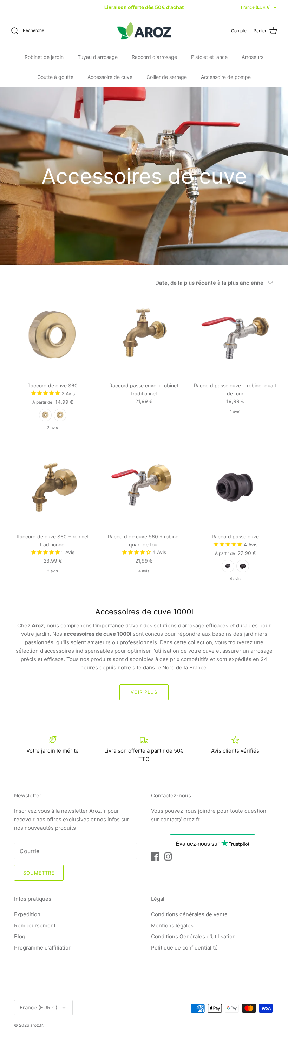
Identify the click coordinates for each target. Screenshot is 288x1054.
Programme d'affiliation (43, 947)
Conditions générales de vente (189, 914)
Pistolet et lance (209, 57)
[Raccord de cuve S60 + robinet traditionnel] (53, 487)
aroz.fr (36, 1025)
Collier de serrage (166, 77)
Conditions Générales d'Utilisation (193, 936)
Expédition (27, 914)
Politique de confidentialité (184, 947)
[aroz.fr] (144, 31)
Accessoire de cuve (109, 77)
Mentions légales (172, 925)
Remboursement (34, 925)
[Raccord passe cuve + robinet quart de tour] (235, 336)
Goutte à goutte (55, 77)
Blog (19, 936)
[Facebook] (155, 856)
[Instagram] (168, 856)
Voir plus (144, 692)
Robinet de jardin (44, 57)
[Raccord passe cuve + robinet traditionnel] (144, 336)
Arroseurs (252, 57)
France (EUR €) (256, 7)
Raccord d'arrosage (154, 57)
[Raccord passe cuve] (235, 487)
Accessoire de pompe (226, 77)
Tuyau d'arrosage (98, 57)
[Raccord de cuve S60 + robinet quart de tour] (144, 487)
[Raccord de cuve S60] (53, 336)
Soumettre (38, 873)
